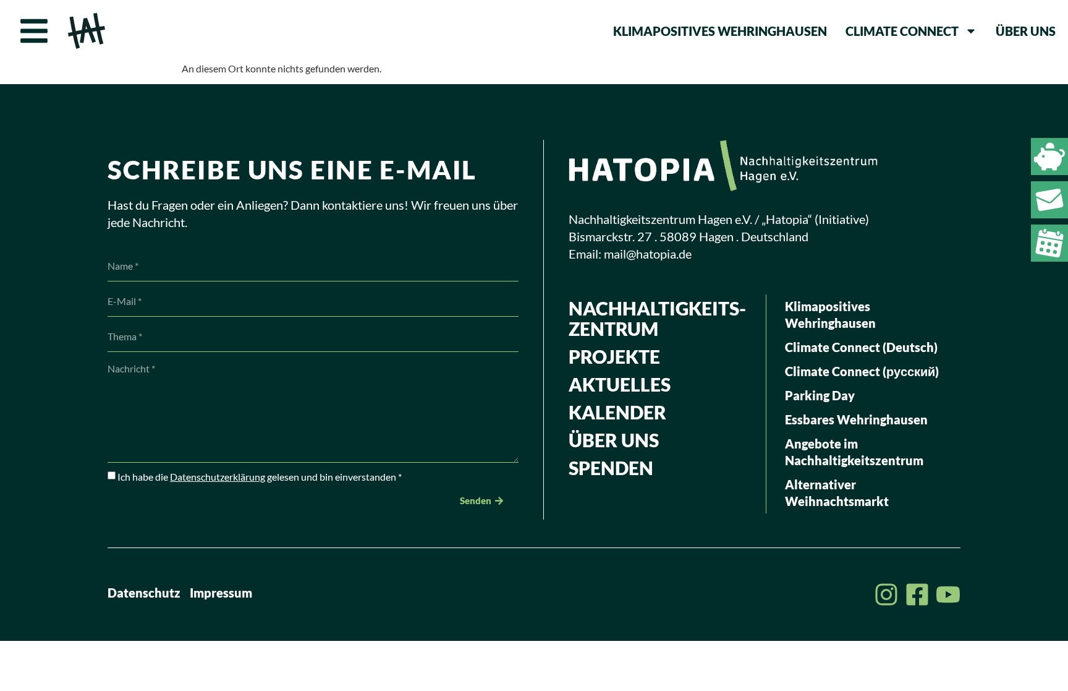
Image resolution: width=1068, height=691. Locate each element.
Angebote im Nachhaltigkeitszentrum (854, 452)
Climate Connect (902, 31)
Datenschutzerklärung (217, 477)
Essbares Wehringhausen (856, 419)
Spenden (611, 468)
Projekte (614, 356)
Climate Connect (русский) (862, 371)
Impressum (221, 592)
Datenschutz (144, 592)
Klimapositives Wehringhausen (720, 31)
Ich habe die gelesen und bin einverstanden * (259, 477)
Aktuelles (620, 384)
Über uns (1026, 31)
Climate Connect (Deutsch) (861, 347)
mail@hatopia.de (648, 253)
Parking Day (820, 395)
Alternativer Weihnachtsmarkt (837, 493)
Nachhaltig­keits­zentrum (657, 318)
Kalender (617, 412)
